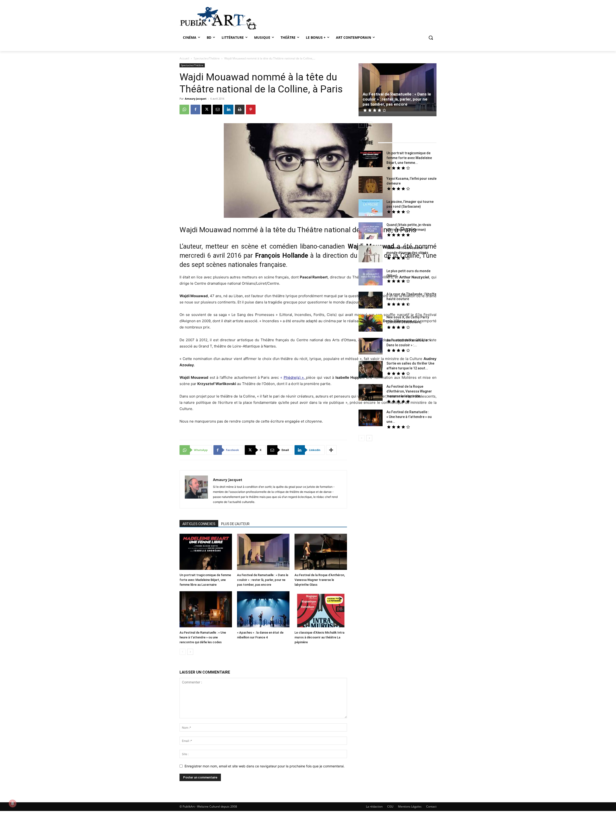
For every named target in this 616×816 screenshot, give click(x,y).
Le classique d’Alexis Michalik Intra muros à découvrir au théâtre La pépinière (319, 637)
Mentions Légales (410, 806)
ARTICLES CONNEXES (198, 524)
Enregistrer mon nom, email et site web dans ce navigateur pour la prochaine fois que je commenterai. (265, 766)
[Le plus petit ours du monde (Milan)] (371, 278)
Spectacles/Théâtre (207, 58)
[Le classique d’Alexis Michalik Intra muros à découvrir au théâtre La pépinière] (321, 610)
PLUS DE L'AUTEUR (235, 524)
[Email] (217, 109)
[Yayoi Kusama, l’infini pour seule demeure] (371, 185)
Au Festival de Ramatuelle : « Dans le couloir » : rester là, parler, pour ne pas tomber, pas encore (262, 579)
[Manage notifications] (12, 803)
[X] (206, 109)
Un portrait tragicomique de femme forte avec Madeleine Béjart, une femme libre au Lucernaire (205, 579)
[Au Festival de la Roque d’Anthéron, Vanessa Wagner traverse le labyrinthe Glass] (321, 552)
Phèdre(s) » (294, 377)
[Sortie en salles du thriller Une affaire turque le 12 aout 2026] (371, 370)
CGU (390, 806)
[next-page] (190, 652)
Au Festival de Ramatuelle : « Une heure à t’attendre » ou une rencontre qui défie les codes (203, 637)
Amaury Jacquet (195, 98)
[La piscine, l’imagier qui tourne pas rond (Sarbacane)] (371, 207)
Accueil (184, 58)
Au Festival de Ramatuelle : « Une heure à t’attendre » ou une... (409, 417)
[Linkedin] (228, 109)
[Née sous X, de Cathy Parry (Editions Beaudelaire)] (371, 324)
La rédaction (374, 806)
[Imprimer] (239, 109)
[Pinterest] (251, 109)
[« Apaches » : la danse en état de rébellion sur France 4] (263, 610)
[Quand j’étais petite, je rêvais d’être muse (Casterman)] (371, 231)
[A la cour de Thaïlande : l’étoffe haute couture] (371, 301)
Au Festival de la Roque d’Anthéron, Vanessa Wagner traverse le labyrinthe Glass (320, 579)
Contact (431, 806)
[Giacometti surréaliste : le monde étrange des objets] (371, 254)
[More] (331, 450)
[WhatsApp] (184, 109)
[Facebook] (195, 109)
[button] (430, 37)
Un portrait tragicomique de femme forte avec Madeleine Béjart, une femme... (409, 158)
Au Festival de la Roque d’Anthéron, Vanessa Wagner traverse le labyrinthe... (409, 391)
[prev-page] (183, 652)
